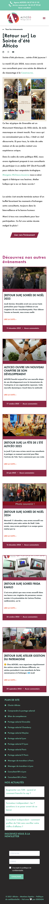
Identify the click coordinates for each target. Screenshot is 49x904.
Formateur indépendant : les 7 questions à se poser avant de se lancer (21, 806)
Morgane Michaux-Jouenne (16, 175)
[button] (44, 18)
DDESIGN (40, 899)
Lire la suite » (10, 319)
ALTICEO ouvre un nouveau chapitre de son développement (24, 371)
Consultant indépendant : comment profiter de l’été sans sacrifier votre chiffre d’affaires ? (23, 823)
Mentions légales (27, 897)
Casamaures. (27, 73)
